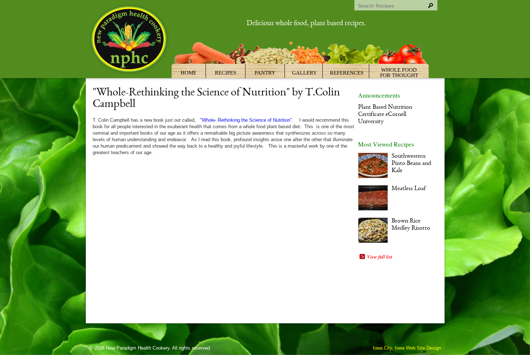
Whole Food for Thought (399, 72)
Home (188, 73)
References (346, 73)
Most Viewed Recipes (386, 144)
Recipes (225, 73)
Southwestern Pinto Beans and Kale (411, 163)
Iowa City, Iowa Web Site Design (407, 348)
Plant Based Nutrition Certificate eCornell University (385, 114)
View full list (379, 256)
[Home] (130, 40)
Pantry (265, 73)
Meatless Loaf (409, 189)
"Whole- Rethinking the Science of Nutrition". (246, 120)
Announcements (379, 95)
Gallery (304, 73)
